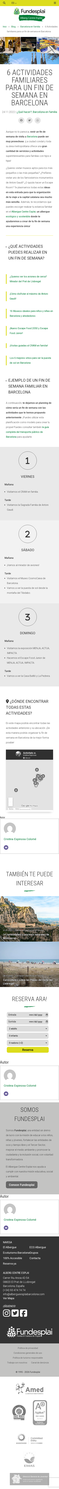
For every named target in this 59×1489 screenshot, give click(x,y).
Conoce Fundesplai (21, 1185)
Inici (5, 26)
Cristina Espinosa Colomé (20, 839)
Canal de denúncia (40, 1362)
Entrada (12, 1014)
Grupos (33, 1252)
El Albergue (9, 1247)
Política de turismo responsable (28, 1358)
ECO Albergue (37, 1247)
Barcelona (31, 136)
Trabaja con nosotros (17, 1362)
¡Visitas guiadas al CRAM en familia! (29, 345)
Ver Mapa (8, 1298)
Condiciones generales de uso (28, 1353)
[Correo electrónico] (6, 847)
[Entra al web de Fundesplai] (29, 1336)
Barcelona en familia (30, 26)
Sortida (12, 1021)
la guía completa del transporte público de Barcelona (27, 432)
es (13, 3)
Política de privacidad (28, 1348)
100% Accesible (12, 1258)
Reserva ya (9, 1263)
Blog (13, 26)
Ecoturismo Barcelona (16, 1252)
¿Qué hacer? (24, 112)
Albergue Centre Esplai (23, 211)
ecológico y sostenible (18, 216)
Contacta (34, 1258)
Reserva (27, 1050)
